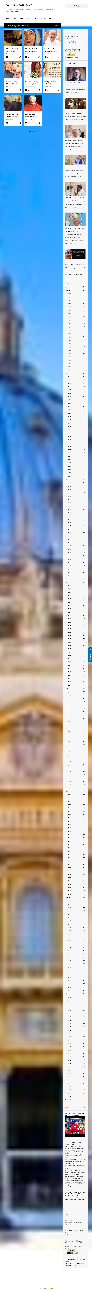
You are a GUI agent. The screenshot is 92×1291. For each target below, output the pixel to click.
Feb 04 (69, 980)
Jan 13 (69, 1057)
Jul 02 (69, 473)
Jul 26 (69, 393)
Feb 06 (69, 974)
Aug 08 (69, 347)
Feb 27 (69, 904)
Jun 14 (69, 536)
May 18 (69, 629)
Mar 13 (69, 854)
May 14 (69, 642)
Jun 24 (69, 503)
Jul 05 (69, 463)
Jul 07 (69, 456)
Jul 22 (69, 406)
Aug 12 (69, 333)
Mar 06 (69, 877)
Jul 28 (69, 386)
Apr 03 (69, 781)
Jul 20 (69, 413)
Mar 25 (69, 814)
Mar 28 (69, 804)
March (67, 791)
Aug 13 (69, 330)
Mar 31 (69, 794)
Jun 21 (69, 512)
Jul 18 (69, 420)
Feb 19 (69, 931)
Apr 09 (69, 761)
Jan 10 (69, 1067)
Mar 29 (69, 801)
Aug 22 (69, 300)
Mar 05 (69, 881)
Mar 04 (69, 884)
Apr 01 (69, 788)
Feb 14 (69, 947)
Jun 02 (69, 575)
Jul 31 (69, 376)
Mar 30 (69, 798)
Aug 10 (69, 340)
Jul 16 (69, 426)
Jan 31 (69, 997)
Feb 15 (69, 944)
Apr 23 (69, 715)
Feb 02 (69, 987)
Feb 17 (69, 937)
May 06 (69, 668)
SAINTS (43, 18)
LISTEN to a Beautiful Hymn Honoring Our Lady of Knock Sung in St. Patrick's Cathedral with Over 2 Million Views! (75, 116)
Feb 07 (69, 970)
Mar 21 (69, 828)
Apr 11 (69, 755)
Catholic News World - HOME (19, 5)
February (68, 897)
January (68, 994)
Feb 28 (69, 901)
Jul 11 (69, 443)
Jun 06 (69, 562)
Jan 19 (69, 1037)
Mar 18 (69, 838)
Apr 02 (69, 785)
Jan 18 (69, 1040)
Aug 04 (69, 360)
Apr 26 (69, 705)
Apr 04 (69, 778)
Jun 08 (69, 556)
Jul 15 (69, 430)
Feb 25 (69, 911)
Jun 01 (69, 579)
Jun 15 (69, 532)
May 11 (69, 652)
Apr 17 (69, 735)
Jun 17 (69, 526)
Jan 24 (69, 1020)
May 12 (69, 648)
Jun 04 (69, 569)
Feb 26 (69, 907)
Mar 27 (69, 808)
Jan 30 (69, 1000)
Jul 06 (69, 459)
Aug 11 (69, 337)
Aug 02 (69, 366)
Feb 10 (69, 960)
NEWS (28, 18)
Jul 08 (69, 453)
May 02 (69, 682)
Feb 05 (69, 977)
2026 (66, 287)
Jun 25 (69, 499)
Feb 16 (69, 940)
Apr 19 (69, 728)
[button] (20, 57)
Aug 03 (69, 363)
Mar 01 (69, 894)
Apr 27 (69, 702)
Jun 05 (69, 566)
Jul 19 (69, 416)
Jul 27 (69, 390)
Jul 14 (69, 433)
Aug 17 (69, 317)
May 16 (69, 635)
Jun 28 (69, 489)
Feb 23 (69, 917)
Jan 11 (69, 1063)
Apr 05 (69, 775)
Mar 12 (69, 858)
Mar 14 (69, 851)
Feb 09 (69, 964)
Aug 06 (69, 353)
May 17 (69, 632)
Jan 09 (69, 1070)
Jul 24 (69, 400)
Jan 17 (69, 1043)
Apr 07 (69, 768)
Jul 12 (69, 439)
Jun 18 (69, 522)
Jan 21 (69, 1030)
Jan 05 (69, 1083)
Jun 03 (69, 572)
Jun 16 (69, 529)
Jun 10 (69, 549)
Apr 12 (69, 751)
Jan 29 (69, 1003)
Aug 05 (69, 357)
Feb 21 (69, 924)
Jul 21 (69, 410)
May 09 (69, 658)
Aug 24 (69, 293)
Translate (77, 43)
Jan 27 (69, 1010)
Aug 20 (69, 307)
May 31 (69, 585)
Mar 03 (69, 887)
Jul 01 (69, 476)
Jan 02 (69, 1093)
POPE (21, 18)
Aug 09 (69, 343)
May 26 (69, 602)
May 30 (69, 589)
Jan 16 (69, 1047)
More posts (32, 131)
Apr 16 (69, 738)
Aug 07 (69, 350)
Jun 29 (69, 486)
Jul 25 (69, 396)
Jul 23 (69, 403)
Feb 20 (69, 927)
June (67, 479)
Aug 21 (69, 303)
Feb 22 (69, 921)
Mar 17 (69, 841)
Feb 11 (69, 957)
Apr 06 (69, 771)
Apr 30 (69, 692)
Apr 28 (69, 698)
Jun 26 (69, 496)
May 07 (69, 665)
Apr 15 (69, 741)
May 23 (69, 612)
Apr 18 (69, 731)
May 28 (69, 595)
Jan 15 (69, 1050)
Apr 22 (69, 718)
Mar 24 (69, 818)
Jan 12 (69, 1060)
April (67, 688)
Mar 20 (69, 831)
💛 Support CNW (90, 654)
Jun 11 (69, 546)
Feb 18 (69, 934)
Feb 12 (69, 954)
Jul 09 (69, 449)
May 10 (69, 655)
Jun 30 (69, 483)
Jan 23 (69, 1023)
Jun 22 (69, 509)
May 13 (69, 645)
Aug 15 (69, 323)
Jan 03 (69, 1090)
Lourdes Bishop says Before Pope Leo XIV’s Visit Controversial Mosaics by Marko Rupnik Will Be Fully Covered (74, 174)
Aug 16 (69, 320)
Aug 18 (69, 313)
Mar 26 (69, 811)
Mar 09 (69, 867)
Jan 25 (69, 1017)
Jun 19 (69, 519)
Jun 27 (69, 493)
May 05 (69, 672)
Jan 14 (69, 1053)
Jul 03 (69, 469)
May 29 (69, 592)
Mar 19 (69, 834)
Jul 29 (69, 383)
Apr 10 (69, 758)
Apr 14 (69, 745)
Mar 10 (69, 864)
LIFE (35, 18)
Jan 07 (69, 1076)
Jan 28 (69, 1007)
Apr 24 (69, 712)
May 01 (69, 685)
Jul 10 (69, 446)
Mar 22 (69, 824)
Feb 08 (69, 967)
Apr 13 (69, 748)
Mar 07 (69, 874)
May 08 (69, 662)
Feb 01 (69, 990)
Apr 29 (69, 695)
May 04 (69, 675)
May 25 (69, 605)
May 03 (69, 678)
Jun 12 (69, 542)
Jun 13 (69, 539)
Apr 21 (69, 721)
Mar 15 (69, 848)
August (68, 290)
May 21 (69, 619)
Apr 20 (69, 725)
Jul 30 (69, 380)
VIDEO (14, 18)
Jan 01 (69, 1096)
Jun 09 (69, 552)
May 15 (69, 639)
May (67, 582)
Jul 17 (69, 423)
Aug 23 (69, 297)
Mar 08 (69, 871)
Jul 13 (69, 436)
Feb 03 (69, 984)
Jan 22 (69, 1027)
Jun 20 (69, 516)
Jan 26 (69, 1013)
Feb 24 (69, 914)
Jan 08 (69, 1073)
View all (57, 25)
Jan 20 (69, 1033)
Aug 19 (69, 310)
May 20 (69, 622)
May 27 (69, 599)
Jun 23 (69, 506)
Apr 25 (69, 708)
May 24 (69, 609)
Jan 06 (69, 1080)
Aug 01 (69, 370)
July (67, 373)
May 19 (69, 625)
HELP (7, 18)
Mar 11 (69, 861)
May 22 (69, 615)
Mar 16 (69, 844)
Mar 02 (69, 891)
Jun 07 (69, 559)
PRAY (50, 18)
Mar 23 (69, 821)
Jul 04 (69, 466)
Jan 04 (69, 1086)
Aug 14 (69, 327)
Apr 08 (69, 765)
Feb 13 (69, 950)
